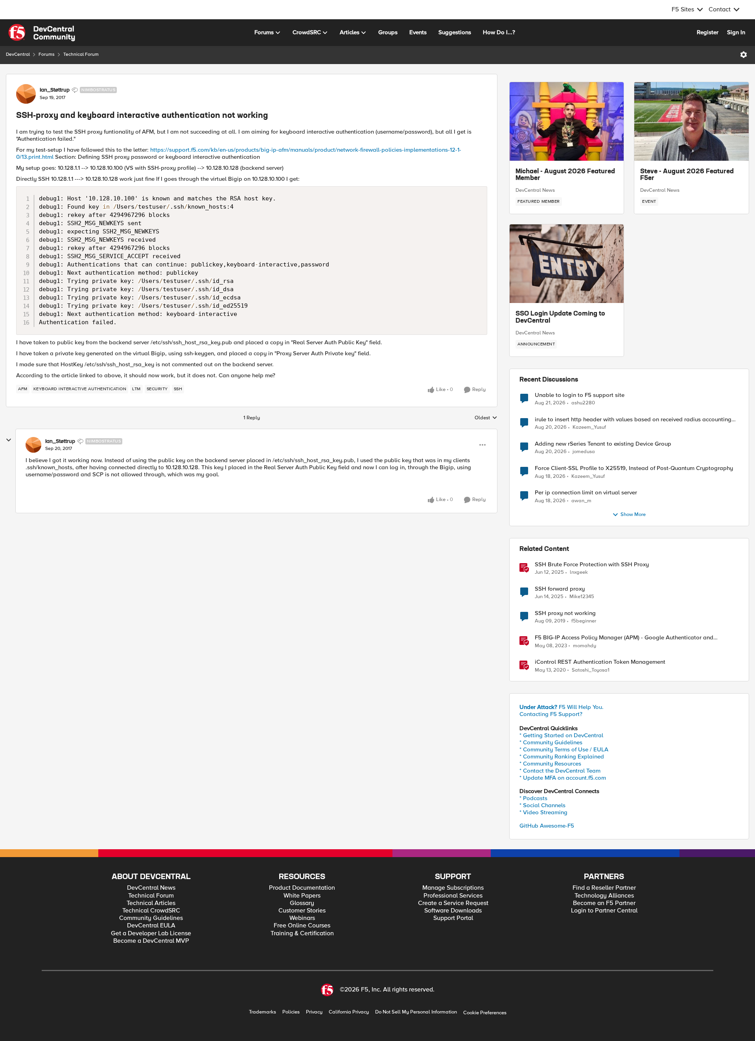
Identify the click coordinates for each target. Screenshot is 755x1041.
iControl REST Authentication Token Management (600, 662)
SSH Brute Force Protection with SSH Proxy (592, 564)
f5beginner (583, 621)
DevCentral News (535, 190)
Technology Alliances (604, 896)
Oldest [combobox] (486, 418)
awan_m (581, 501)
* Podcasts (533, 798)
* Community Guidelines (550, 742)
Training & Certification (302, 933)
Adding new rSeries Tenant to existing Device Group (603, 444)
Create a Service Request (453, 903)
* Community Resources (550, 763)
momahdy (584, 646)
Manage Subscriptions (453, 888)
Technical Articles (151, 903)
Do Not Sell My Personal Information (416, 1012)
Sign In (736, 32)
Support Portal (453, 918)
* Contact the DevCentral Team (559, 770)
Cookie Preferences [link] (484, 1013)
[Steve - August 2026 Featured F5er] (691, 121)
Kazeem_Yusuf (589, 427)
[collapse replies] (8, 440)
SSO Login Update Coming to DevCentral (560, 317)
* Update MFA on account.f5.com (562, 777)
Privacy (314, 1012)
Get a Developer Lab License (151, 933)
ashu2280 (583, 403)
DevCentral (18, 54)
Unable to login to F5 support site (579, 395)
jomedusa (584, 452)
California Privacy (349, 1012)
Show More (633, 515)
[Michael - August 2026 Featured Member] (567, 121)
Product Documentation (302, 888)
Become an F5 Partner (604, 903)
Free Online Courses (302, 925)
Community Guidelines (151, 918)
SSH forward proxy (560, 589)
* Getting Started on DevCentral (561, 735)
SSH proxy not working (565, 613)
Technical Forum (81, 54)
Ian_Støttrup (55, 90)
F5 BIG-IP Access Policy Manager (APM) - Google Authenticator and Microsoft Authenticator (624, 637)
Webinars (302, 918)
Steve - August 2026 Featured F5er (687, 175)
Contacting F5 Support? (550, 714)
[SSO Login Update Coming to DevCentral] (567, 263)
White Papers (302, 896)
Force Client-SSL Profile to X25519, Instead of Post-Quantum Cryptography (634, 468)
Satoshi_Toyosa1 (591, 670)
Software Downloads (453, 910)
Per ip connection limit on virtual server (586, 492)
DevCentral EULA (151, 925)
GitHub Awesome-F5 (546, 825)
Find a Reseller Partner (604, 888)
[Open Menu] (743, 54)
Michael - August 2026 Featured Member (565, 175)
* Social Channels (542, 805)
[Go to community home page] (41, 32)
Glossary (302, 903)
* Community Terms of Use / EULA (563, 749)
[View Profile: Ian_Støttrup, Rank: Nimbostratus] (26, 94)
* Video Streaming (543, 812)
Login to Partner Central (604, 910)
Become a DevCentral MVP (151, 941)
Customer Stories (302, 910)
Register (707, 32)
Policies (291, 1012)
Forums (47, 54)
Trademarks (262, 1012)
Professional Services (453, 896)
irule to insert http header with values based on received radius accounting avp (633, 419)
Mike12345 (581, 597)
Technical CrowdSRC (151, 910)
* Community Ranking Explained (561, 756)
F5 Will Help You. (561, 707)
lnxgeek (579, 572)
